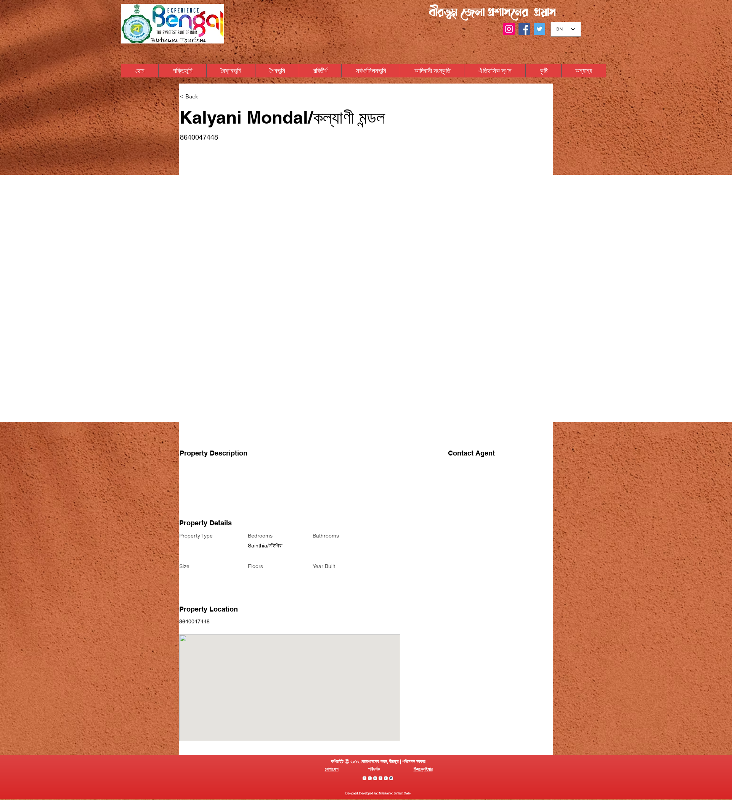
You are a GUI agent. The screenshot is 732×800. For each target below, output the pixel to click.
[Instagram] (509, 29)
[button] (583, 70)
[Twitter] (539, 29)
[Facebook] (524, 29)
